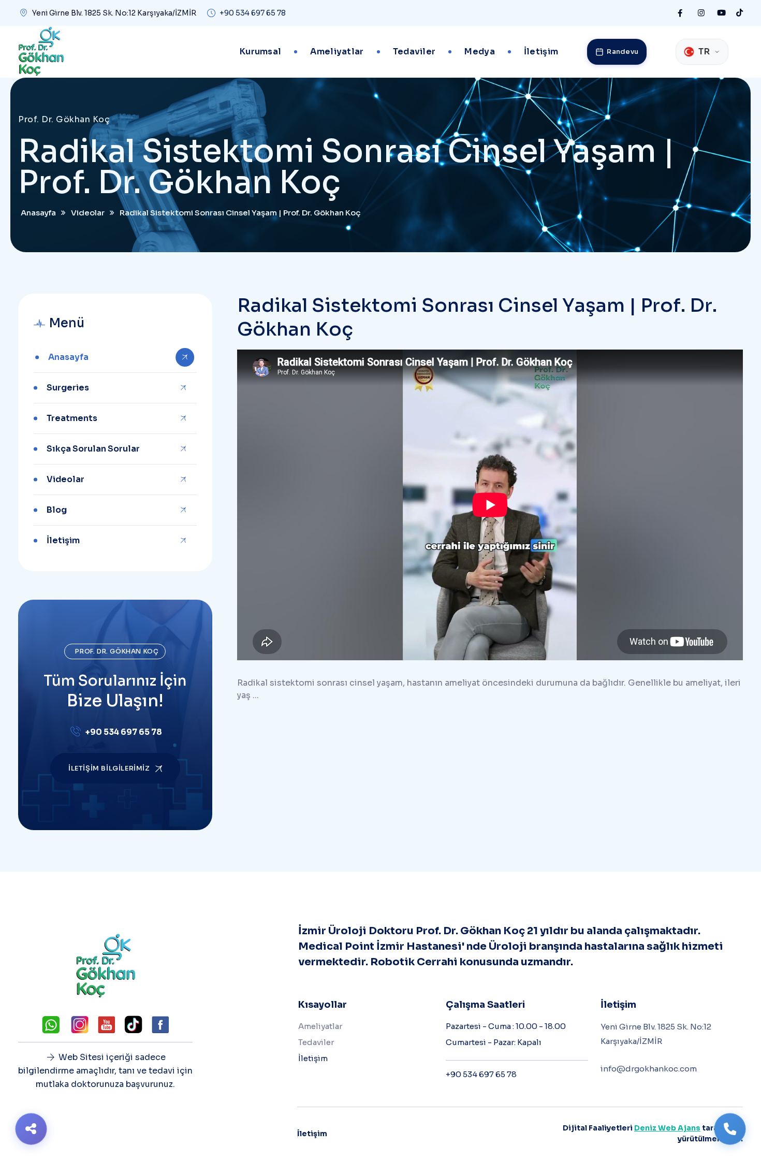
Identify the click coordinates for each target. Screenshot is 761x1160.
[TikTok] (739, 13)
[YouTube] (721, 13)
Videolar (65, 479)
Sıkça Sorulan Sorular (93, 448)
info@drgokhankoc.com (649, 1069)
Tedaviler (414, 51)
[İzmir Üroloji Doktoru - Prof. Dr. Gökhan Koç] (41, 52)
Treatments (72, 418)
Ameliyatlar (336, 51)
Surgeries (68, 387)
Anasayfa (68, 357)
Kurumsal (260, 51)
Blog (57, 509)
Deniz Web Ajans (667, 1128)
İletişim (541, 51)
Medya (479, 51)
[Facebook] (680, 13)
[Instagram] (701, 13)
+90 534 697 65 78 (252, 13)
